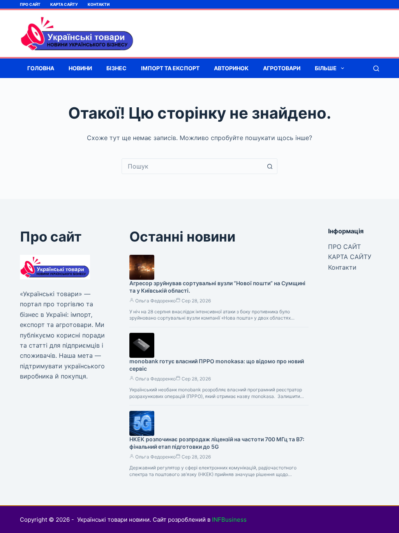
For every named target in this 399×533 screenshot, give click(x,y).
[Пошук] (376, 68)
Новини (80, 68)
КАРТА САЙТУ (64, 4)
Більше (326, 68)
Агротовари (281, 68)
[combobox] (192, 166)
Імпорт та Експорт (170, 68)
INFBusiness (229, 519)
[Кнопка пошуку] (269, 166)
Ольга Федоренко (155, 301)
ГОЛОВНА (40, 68)
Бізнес (116, 68)
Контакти (98, 4)
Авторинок (231, 68)
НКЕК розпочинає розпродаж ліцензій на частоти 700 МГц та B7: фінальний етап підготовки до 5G (216, 443)
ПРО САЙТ (30, 4)
